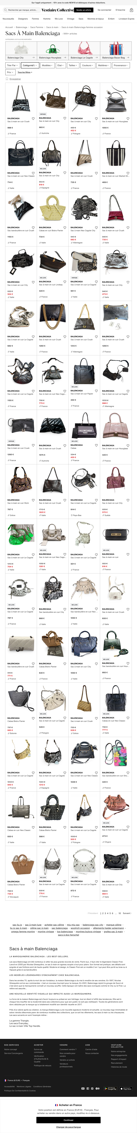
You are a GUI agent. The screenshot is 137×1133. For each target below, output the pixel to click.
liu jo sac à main (18, 928)
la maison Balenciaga (65, 980)
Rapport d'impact (118, 1059)
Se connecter (104, 10)
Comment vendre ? (68, 1049)
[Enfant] (116, 19)
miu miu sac (73, 924)
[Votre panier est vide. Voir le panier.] (131, 10)
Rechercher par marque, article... (22, 10)
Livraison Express (127, 18)
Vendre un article (83, 10)
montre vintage (46, 931)
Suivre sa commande (39, 1051)
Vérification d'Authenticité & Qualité (41, 1059)
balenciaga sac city (93, 924)
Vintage (70, 18)
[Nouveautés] (16, 19)
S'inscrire (120, 10)
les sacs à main (101, 1012)
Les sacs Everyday (18, 1023)
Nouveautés (8, 18)
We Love (59, 18)
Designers (23, 18)
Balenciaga (21, 27)
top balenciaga (65, 931)
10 (120, 913)
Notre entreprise (118, 1051)
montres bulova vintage (88, 931)
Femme (35, 18)
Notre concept (10, 1049)
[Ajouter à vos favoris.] (33, 118)
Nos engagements (119, 1055)
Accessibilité (9, 1086)
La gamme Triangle (18, 1020)
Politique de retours (42, 1065)
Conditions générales (42, 1086)
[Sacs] (85, 19)
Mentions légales (24, 1086)
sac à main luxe (33, 924)
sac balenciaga (60, 928)
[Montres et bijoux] (106, 19)
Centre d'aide (91, 1049)
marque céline (113, 924)
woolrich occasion (80, 928)
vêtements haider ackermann (108, 928)
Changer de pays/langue (68, 1127)
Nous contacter (92, 1053)
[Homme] (53, 19)
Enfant (111, 18)
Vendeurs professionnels (66, 1065)
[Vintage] (76, 19)
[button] (131, 10)
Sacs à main (52, 27)
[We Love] (65, 19)
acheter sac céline (54, 924)
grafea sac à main (113, 931)
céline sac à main (39, 928)
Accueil (9, 27)
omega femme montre (23, 931)
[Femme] (41, 19)
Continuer (68, 1120)
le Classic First (73, 967)
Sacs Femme (36, 27)
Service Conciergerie (13, 1053)
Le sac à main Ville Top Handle (24, 1026)
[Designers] (30, 19)
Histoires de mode (119, 1067)
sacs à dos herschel (68, 935)
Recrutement (117, 1063)
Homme (47, 18)
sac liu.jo (17, 924)
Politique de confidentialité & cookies (20, 1090)
